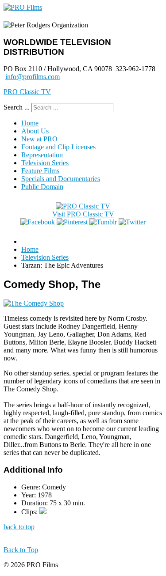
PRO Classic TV (27, 91)
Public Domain (42, 186)
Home (30, 123)
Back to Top (21, 549)
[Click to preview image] (34, 303)
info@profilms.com (32, 76)
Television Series (45, 163)
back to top (19, 527)
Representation (42, 155)
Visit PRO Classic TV (83, 214)
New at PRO (39, 139)
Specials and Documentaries (60, 178)
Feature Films (40, 170)
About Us (35, 131)
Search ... (17, 107)
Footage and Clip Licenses (58, 147)
